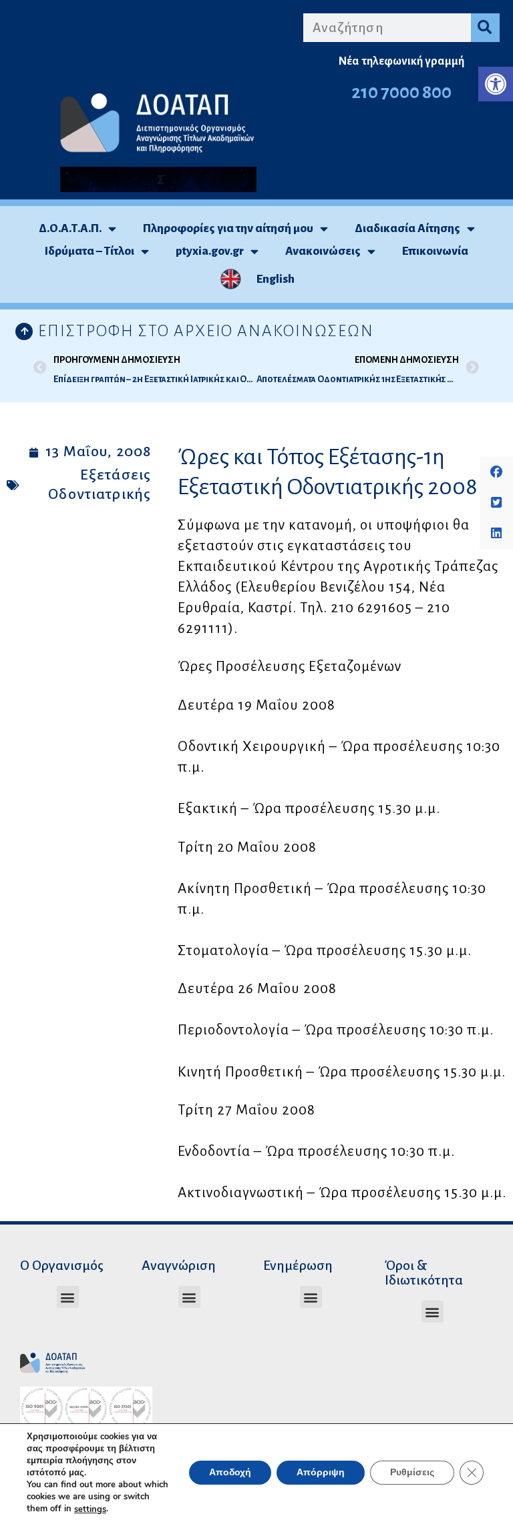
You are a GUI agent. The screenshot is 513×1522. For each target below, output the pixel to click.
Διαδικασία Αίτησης (407, 228)
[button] (495, 84)
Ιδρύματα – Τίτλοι (89, 251)
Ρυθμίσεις (412, 1473)
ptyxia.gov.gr (210, 251)
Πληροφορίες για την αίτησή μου (228, 228)
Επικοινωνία (435, 251)
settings (90, 1509)
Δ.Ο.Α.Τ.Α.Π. (70, 228)
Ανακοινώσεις (323, 251)
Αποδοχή (230, 1473)
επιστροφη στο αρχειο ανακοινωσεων (206, 330)
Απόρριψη (321, 1473)
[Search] (485, 27)
